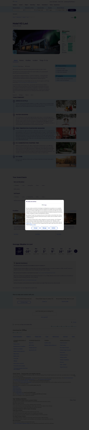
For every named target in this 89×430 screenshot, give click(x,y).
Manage (44, 228)
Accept (35, 228)
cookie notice (29, 223)
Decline (53, 228)
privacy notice (33, 224)
